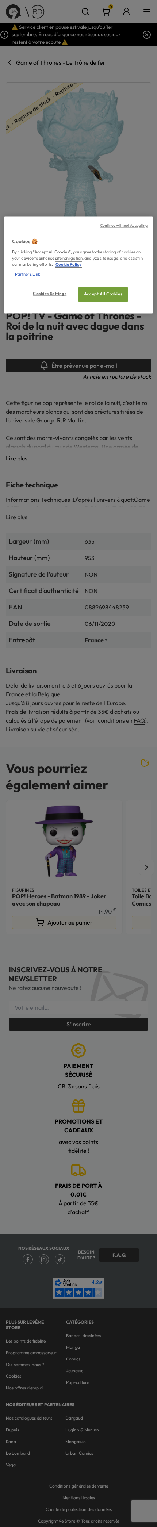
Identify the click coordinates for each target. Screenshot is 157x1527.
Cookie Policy (68, 264)
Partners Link (27, 274)
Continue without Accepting (124, 225)
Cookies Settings (49, 293)
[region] (78, 265)
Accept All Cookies (103, 294)
